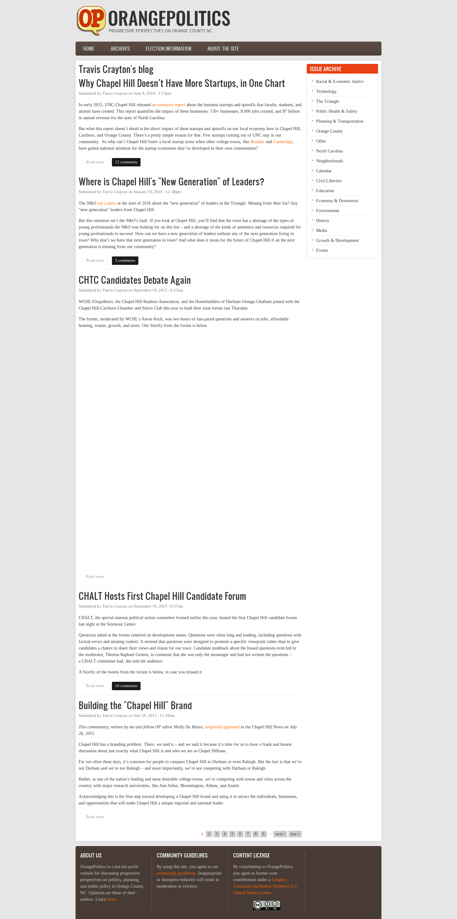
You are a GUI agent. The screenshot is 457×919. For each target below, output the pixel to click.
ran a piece (106, 203)
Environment (327, 210)
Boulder (258, 141)
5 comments (125, 260)
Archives (120, 48)
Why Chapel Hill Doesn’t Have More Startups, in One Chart (182, 83)
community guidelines (176, 873)
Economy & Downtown (337, 200)
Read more (96, 162)
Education (325, 190)
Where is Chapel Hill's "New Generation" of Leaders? (172, 181)
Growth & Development (337, 240)
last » (295, 834)
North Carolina (329, 151)
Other (321, 141)
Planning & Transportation (339, 121)
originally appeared (222, 727)
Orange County (329, 131)
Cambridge (283, 141)
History (322, 220)
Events (322, 250)
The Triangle (327, 101)
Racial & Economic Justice (339, 81)
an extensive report (168, 104)
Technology (326, 91)
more (111, 899)
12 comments (126, 162)
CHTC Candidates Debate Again (135, 280)
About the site (223, 48)
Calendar (324, 171)
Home (89, 48)
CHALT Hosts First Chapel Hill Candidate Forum (162, 596)
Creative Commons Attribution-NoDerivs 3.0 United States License (265, 886)
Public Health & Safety (336, 111)
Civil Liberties (329, 181)
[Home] (153, 35)
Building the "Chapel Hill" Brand (135, 705)
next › (280, 834)
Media (321, 230)
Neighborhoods (329, 161)
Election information (168, 48)
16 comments (126, 686)
